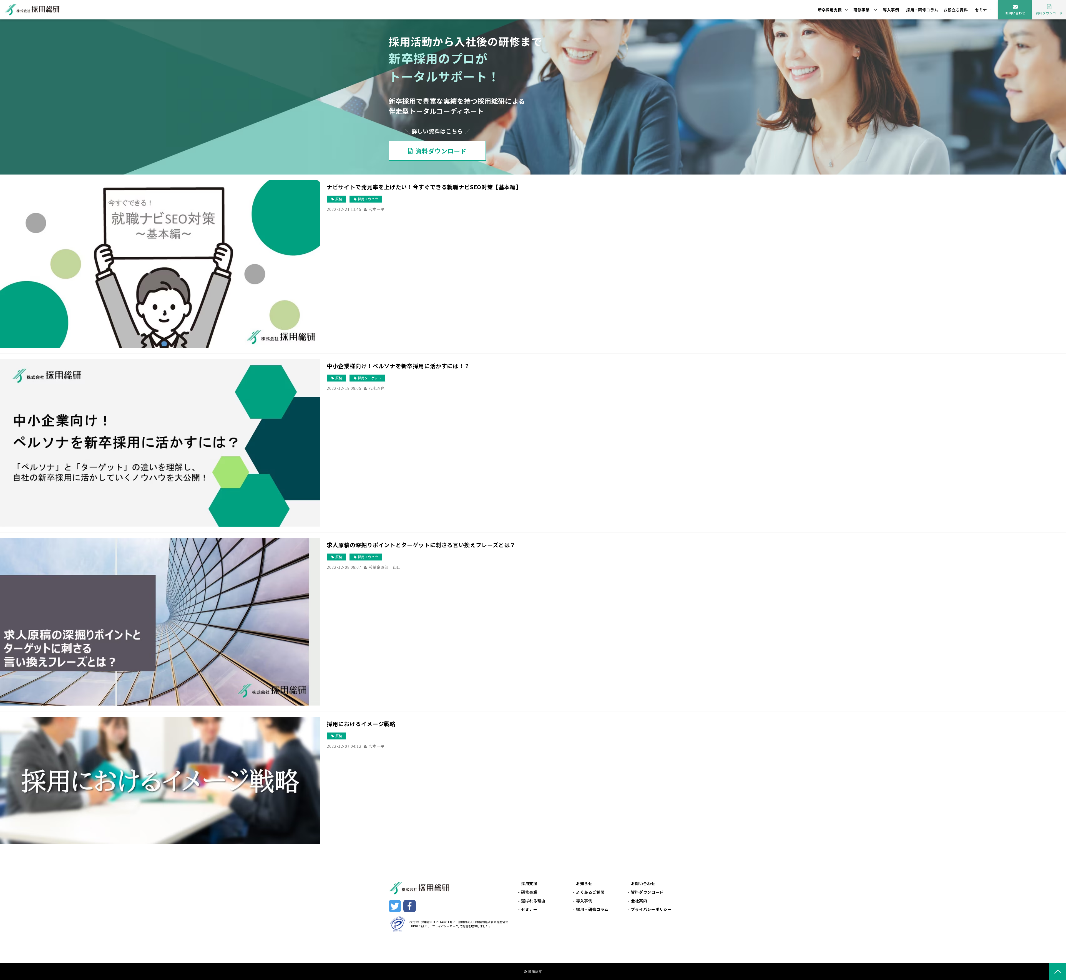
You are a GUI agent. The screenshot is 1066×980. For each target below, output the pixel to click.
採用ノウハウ (368, 198)
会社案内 (639, 900)
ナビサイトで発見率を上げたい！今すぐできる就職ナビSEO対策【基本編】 (424, 187)
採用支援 (529, 883)
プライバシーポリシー (651, 909)
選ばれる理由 (533, 900)
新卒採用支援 (830, 9)
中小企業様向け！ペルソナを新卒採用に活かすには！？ (398, 366)
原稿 (338, 198)
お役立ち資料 (956, 9)
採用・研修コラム (922, 9)
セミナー (983, 9)
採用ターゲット (369, 377)
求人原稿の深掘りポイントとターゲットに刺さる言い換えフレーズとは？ (421, 545)
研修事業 (861, 9)
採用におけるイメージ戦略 (361, 724)
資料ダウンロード (1049, 13)
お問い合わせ (1015, 13)
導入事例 (891, 9)
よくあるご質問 (590, 892)
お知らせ (584, 883)
